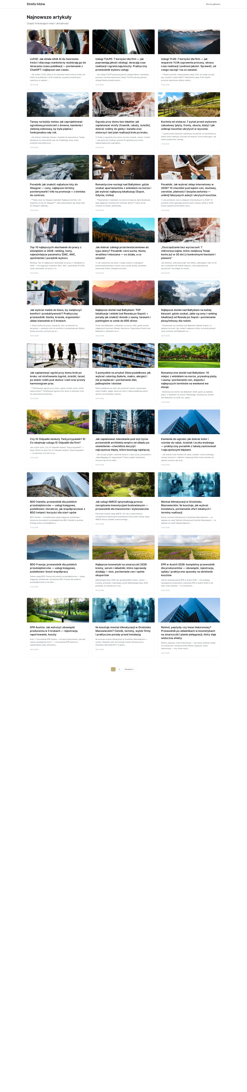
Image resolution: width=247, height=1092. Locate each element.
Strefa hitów (36, 4)
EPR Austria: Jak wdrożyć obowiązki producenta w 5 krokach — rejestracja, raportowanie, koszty (54, 631)
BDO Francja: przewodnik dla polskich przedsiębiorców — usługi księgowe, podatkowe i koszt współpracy (53, 568)
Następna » (129, 669)
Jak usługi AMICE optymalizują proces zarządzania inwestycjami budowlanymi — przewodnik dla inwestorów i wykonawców (122, 505)
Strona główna (213, 4)
